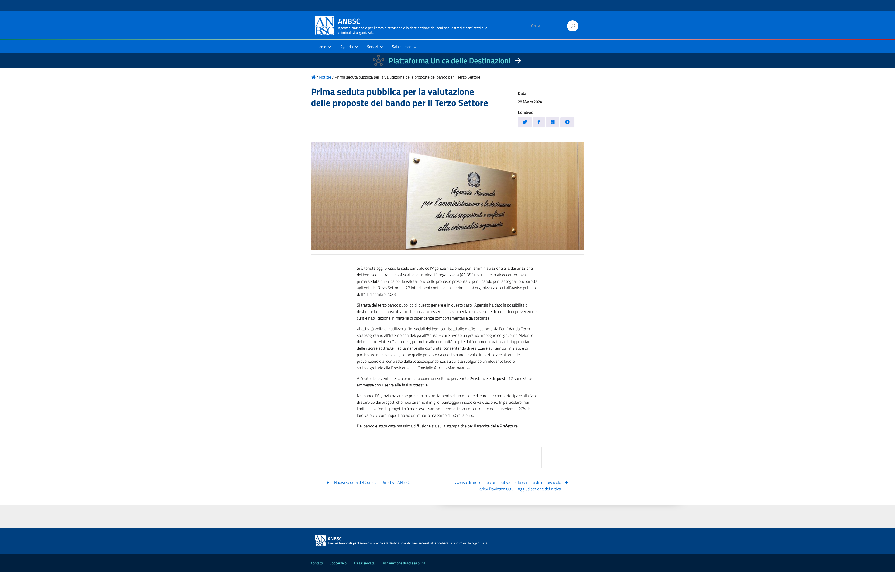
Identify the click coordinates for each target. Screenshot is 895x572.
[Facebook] (539, 122)
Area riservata (364, 563)
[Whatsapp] (552, 122)
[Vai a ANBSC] (313, 77)
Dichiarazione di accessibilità (403, 563)
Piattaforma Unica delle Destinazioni (450, 60)
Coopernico (338, 563)
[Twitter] (525, 122)
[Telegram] (567, 122)
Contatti (317, 563)
